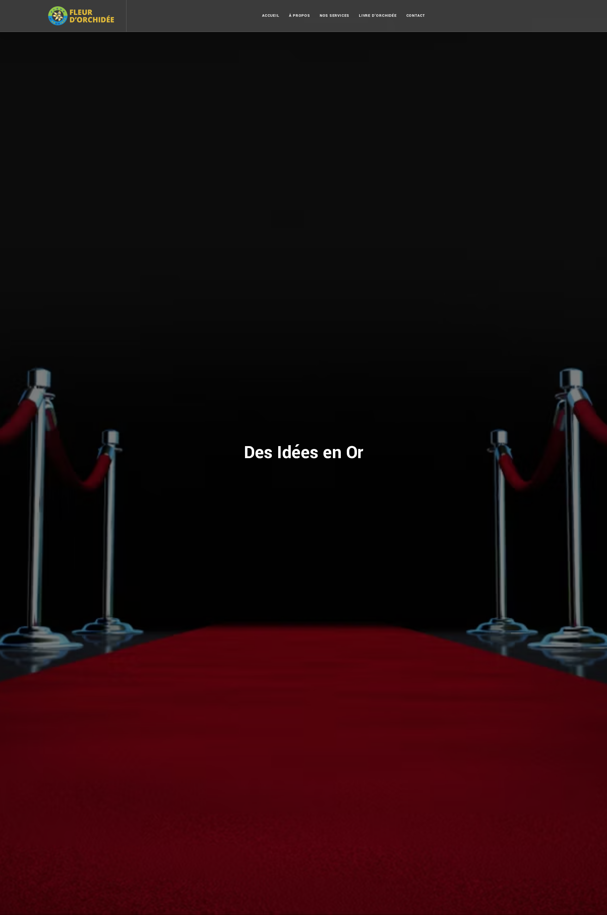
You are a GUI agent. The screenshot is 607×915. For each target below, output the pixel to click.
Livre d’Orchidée (377, 15)
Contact (415, 15)
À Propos (299, 15)
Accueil (270, 15)
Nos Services (334, 15)
